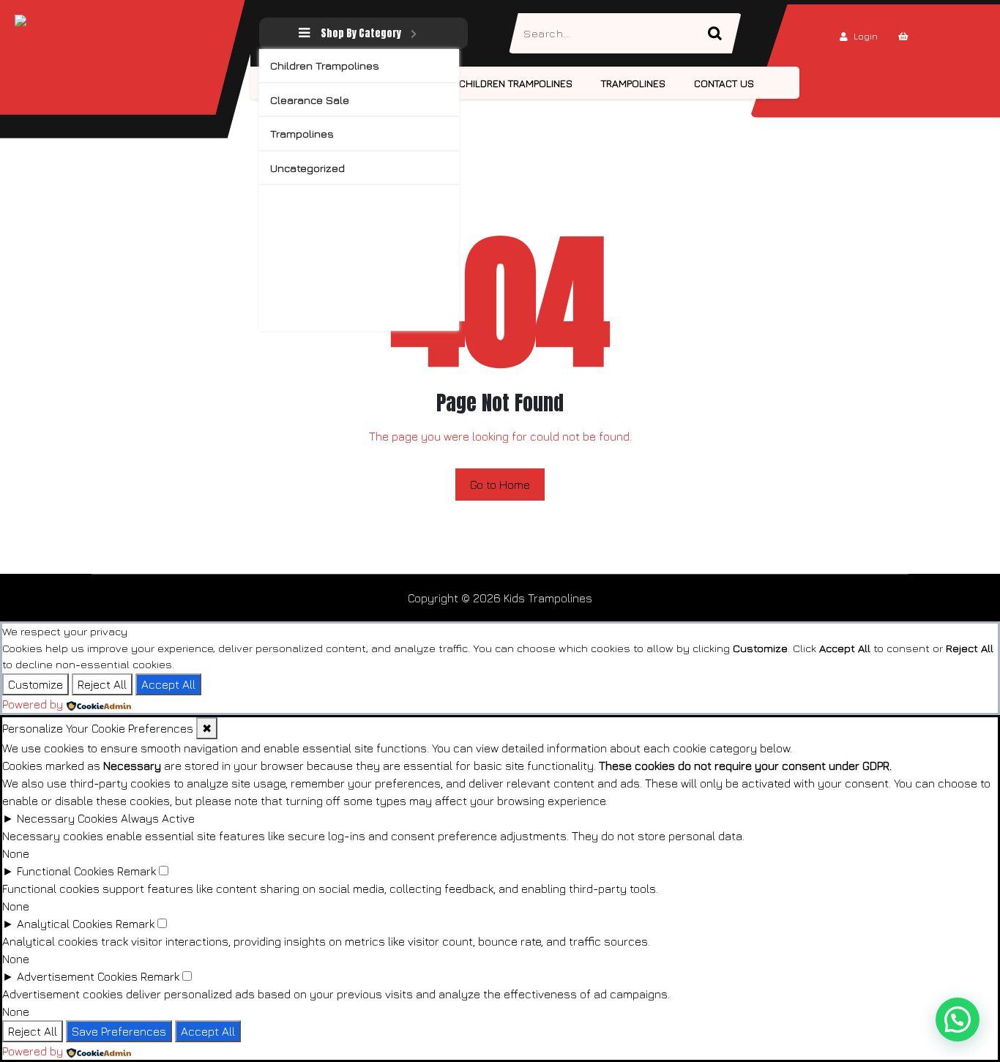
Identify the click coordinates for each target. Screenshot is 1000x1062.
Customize (35, 684)
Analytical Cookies (65, 923)
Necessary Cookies (67, 818)
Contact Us (724, 83)
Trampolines (302, 133)
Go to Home (500, 484)
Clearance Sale (309, 100)
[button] (958, 1020)
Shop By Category (361, 33)
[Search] (721, 33)
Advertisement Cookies (77, 976)
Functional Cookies (65, 871)
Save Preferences (119, 1031)
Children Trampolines (324, 65)
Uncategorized (307, 168)
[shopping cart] (903, 36)
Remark (136, 871)
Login (866, 36)
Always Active (158, 818)
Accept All (168, 684)
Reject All (102, 684)
